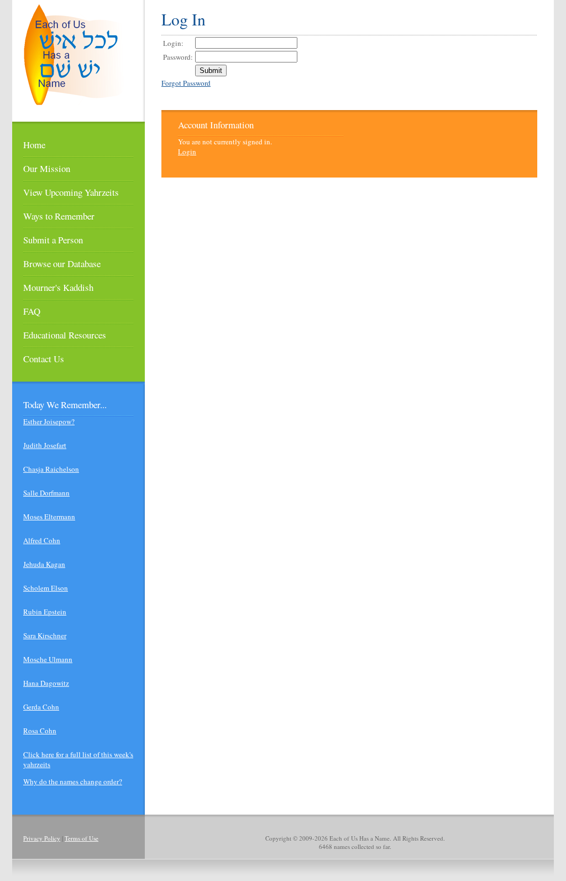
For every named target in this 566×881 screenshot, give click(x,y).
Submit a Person (53, 239)
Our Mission (46, 168)
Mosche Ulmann (47, 659)
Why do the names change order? (72, 781)
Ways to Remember (59, 216)
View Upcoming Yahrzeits (71, 192)
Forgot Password (186, 83)
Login (187, 152)
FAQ (31, 311)
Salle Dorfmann (46, 493)
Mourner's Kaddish (58, 287)
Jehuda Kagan (44, 564)
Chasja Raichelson (51, 469)
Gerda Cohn (41, 707)
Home (34, 144)
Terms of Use (81, 838)
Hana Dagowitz (46, 683)
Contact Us (43, 358)
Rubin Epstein (44, 612)
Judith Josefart (44, 445)
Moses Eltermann (49, 517)
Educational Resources (64, 335)
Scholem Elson (45, 588)
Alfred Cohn (41, 540)
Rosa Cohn (39, 731)
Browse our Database (62, 263)
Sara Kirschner (44, 635)
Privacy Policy (41, 838)
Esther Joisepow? (49, 421)
